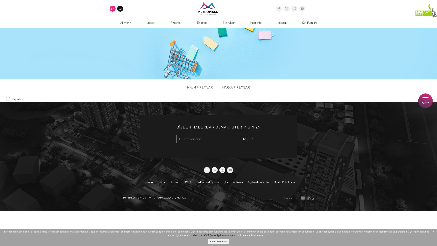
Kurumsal (147, 182)
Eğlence (202, 22)
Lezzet (151, 22)
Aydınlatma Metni (258, 182)
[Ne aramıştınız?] (120, 9)
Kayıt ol (249, 139)
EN (112, 8)
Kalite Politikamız (284, 182)
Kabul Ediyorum (218, 241)
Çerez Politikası (233, 182)
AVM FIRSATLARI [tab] (202, 87)
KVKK (188, 182)
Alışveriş (125, 22)
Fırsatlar (176, 22)
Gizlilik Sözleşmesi (207, 182)
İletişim (282, 22)
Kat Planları (309, 22)
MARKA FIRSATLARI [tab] (236, 87)
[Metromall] (208, 8)
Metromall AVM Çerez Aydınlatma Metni (214, 235)
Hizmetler (256, 22)
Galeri (162, 182)
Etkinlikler (229, 22)
